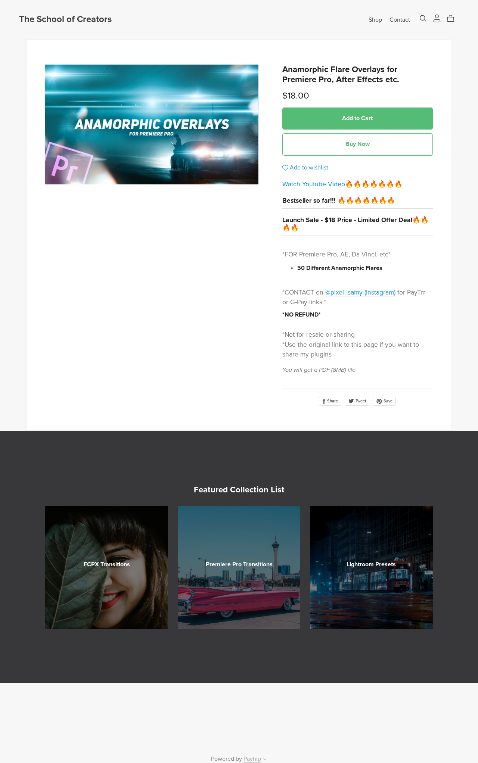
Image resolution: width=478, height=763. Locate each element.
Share (332, 401)
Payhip (252, 759)
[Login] (436, 18)
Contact (399, 19)
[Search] (423, 18)
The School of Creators (65, 19)
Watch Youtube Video (313, 184)
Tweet (360, 401)
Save (387, 401)
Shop (375, 19)
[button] (265, 760)
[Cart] (453, 18)
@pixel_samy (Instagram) (360, 292)
